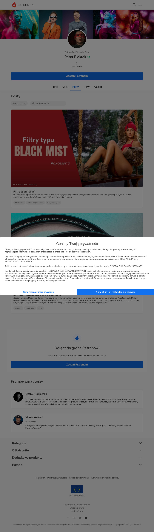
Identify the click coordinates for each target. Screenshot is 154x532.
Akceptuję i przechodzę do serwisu (116, 292)
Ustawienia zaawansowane (38, 292)
